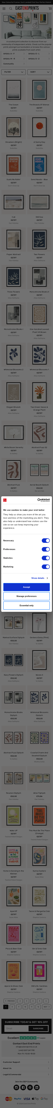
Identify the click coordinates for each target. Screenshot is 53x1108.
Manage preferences (27, 596)
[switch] (46, 549)
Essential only (26, 605)
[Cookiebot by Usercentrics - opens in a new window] (38, 500)
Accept (26, 587)
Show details (37, 578)
